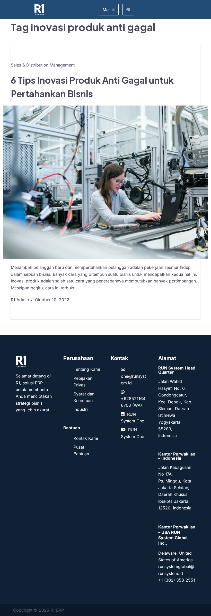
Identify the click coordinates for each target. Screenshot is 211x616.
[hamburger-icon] (128, 9)
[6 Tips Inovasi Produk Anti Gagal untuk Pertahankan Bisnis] (105, 182)
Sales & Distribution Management (43, 65)
